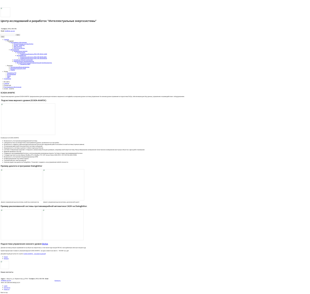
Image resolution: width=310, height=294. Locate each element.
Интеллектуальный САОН (18, 68)
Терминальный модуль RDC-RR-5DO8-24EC (33, 57)
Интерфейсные (21, 55)
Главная (6, 39)
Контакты (7, 288)
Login (5, 286)
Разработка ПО (11, 73)
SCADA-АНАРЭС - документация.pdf (34, 254)
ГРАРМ (12, 70)
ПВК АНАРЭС (18, 47)
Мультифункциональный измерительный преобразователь (34, 62)
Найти (18, 34)
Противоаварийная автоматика (19, 67)
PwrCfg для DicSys (19, 48)
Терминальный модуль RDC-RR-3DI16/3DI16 (33, 58)
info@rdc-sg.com (10, 31)
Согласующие (21, 52)
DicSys (45, 243)
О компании (7, 78)
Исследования (11, 74)
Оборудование (14, 49)
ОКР (8, 77)
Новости (6, 289)
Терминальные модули (20, 51)
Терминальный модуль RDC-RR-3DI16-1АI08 (33, 54)
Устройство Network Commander (23, 60)
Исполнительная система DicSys (23, 44)
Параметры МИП (25, 64)
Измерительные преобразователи (24, 61)
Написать (57, 280)
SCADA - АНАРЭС (19, 45)
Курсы (9, 76)
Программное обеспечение (18, 42)
